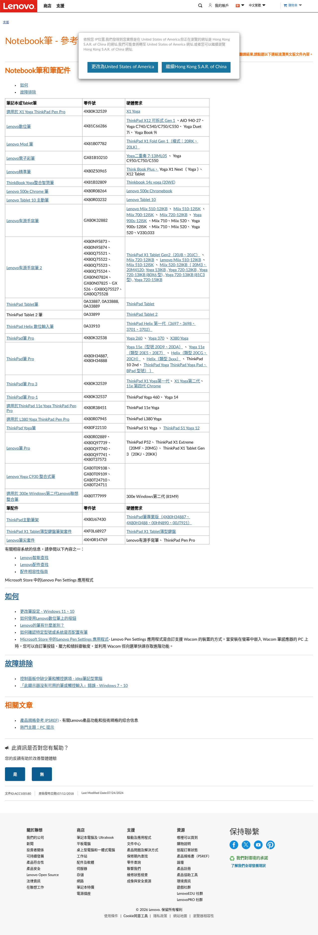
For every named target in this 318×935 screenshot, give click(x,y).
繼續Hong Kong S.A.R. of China (196, 67)
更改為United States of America (122, 67)
